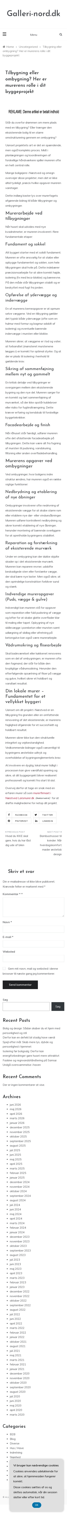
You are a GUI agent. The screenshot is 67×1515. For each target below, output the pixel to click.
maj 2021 (15, 1355)
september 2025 (20, 1141)
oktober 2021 (18, 1341)
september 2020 (20, 1387)
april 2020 (16, 1410)
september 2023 (20, 1250)
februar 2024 (18, 1227)
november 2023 (19, 1241)
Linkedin (48, 821)
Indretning (16, 1452)
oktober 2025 (18, 1136)
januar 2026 (17, 1123)
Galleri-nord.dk (33, 14)
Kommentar (12, 894)
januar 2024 (17, 1232)
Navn (7, 922)
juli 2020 (15, 1396)
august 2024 (18, 1200)
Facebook (21, 815)
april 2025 (16, 1164)
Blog (13, 1439)
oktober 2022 (18, 1300)
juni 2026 (15, 1104)
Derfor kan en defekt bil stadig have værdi (29, 1037)
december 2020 (19, 1373)
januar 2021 (17, 1369)
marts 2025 (17, 1168)
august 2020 (18, 1391)
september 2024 (20, 1196)
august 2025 (18, 1145)
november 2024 (19, 1186)
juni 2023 (15, 1264)
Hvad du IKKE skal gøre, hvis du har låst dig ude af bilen (18, 840)
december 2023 (19, 1236)
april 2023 (16, 1273)
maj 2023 (15, 1268)
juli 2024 (15, 1205)
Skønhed (15, 1457)
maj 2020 (15, 1405)
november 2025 (19, 1132)
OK (36, 1505)
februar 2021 (18, 1364)
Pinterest (21, 821)
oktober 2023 (18, 1246)
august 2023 (18, 1255)
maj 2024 (15, 1214)
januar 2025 (17, 1177)
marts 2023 (17, 1278)
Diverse (14, 1443)
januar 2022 (17, 1337)
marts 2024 (17, 1223)
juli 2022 (15, 1314)
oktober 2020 (18, 1382)
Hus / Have (17, 1448)
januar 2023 (17, 1287)
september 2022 (20, 1305)
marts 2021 (17, 1360)
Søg (5, 999)
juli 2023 (15, 1259)
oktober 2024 (18, 1191)
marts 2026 (17, 1118)
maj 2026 (15, 1109)
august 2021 (18, 1346)
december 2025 (19, 1127)
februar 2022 (18, 1332)
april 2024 (16, 1218)
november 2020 (19, 1378)
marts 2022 (17, 1328)
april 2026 (16, 1113)
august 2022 (18, 1309)
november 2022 (19, 1296)
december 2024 (19, 1182)
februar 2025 (18, 1173)
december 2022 (19, 1291)
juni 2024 (15, 1209)
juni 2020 (15, 1401)
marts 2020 (17, 1414)
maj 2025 (15, 1159)
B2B (12, 1434)
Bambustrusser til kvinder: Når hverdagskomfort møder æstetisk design (51, 845)
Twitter (47, 815)
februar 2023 (18, 1282)
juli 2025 (15, 1150)
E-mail (8, 937)
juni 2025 (15, 1154)
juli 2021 (15, 1351)
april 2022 (16, 1323)
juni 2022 (15, 1319)
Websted (9, 951)
